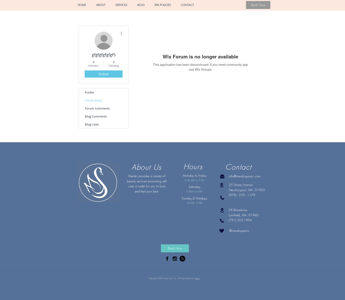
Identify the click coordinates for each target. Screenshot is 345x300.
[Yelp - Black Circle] (182, 259)
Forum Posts (93, 100)
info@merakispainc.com (245, 176)
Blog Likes (92, 124)
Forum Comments (97, 108)
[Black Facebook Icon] (167, 259)
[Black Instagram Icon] (175, 259)
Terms (197, 278)
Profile (89, 92)
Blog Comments (96, 116)
